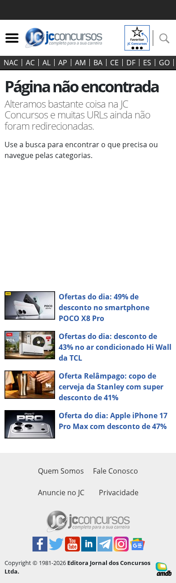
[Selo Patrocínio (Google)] (137, 37)
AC (30, 62)
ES (147, 62)
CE (114, 62)
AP (62, 62)
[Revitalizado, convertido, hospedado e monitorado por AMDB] (163, 568)
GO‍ (164, 62)
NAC (11, 62)
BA (97, 62)
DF (130, 62)
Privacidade (119, 492)
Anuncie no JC (61, 492)
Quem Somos (61, 471)
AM (80, 62)
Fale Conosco (115, 471)
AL (46, 62)
